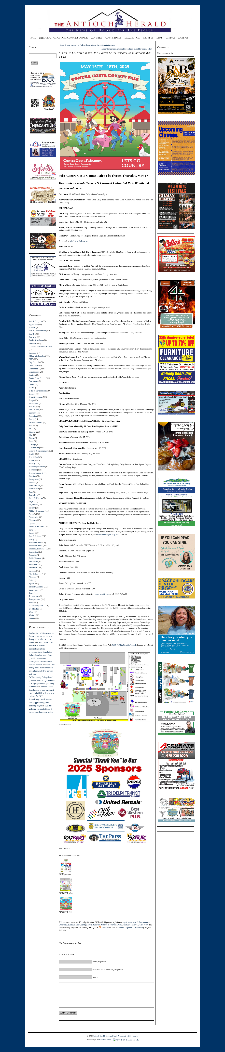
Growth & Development (38, 451)
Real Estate (33, 561)
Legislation (33, 504)
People (31, 533)
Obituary (32, 520)
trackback (139, 927)
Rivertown (33, 568)
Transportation (34, 599)
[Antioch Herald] (112, 33)
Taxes (31, 593)
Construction (34, 372)
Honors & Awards (36, 473)
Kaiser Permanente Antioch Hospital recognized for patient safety (126, 49)
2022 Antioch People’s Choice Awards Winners (63, 38)
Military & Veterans (36, 511)
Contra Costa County (37, 378)
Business (32, 343)
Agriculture (33, 324)
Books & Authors (36, 340)
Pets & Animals (35, 536)
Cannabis (32, 353)
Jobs (31, 492)
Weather (32, 615)
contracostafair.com (101, 594)
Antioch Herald (99, 1036)
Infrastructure (34, 485)
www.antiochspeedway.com (108, 534)
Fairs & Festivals (35, 422)
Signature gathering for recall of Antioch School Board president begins (41, 709)
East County (34, 410)
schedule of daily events (79, 241)
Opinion (32, 523)
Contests (32, 375)
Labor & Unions (35, 498)
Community (33, 369)
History (32, 460)
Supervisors (33, 590)
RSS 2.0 (104, 927)
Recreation (33, 564)
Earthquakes (34, 403)
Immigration (34, 479)
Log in (135, 1036)
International (34, 489)
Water (31, 612)
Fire (30, 435)
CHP (31, 359)
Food (31, 441)
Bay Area (32, 337)
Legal (31, 501)
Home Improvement (37, 467)
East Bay (32, 406)
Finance (32, 432)
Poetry (31, 539)
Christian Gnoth (105, 1039)
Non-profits (33, 517)
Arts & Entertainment (37, 331)
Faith (31, 425)
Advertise (96, 38)
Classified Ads (113, 38)
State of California (36, 587)
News (31, 514)
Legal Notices (132, 38)
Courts (31, 384)
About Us (148, 38)
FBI (30, 429)
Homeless (33, 470)
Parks (31, 530)
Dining (31, 394)
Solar (31, 580)
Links (159, 38)
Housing (32, 476)
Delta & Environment (37, 391)
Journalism (33, 495)
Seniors (32, 571)
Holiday (32, 463)
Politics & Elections (36, 549)
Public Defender (35, 558)
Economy (32, 413)
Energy (32, 419)
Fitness (32, 438)
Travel (31, 602)
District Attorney (35, 397)
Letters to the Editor (36, 527)
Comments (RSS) (124, 1036)
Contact (170, 38)
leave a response (125, 927)
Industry (32, 482)
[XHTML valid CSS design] (126, 1039)
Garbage (32, 444)
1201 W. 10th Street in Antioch (124, 645)
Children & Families (37, 356)
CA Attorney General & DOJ (40, 346)
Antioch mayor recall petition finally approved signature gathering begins (40, 702)
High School (34, 457)
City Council (34, 362)
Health (31, 454)
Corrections (33, 381)
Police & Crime (35, 542)
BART (31, 334)
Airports (32, 327)
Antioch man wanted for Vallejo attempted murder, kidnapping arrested (87, 45)
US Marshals (34, 609)
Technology (33, 596)
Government (34, 448)
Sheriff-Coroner (35, 574)
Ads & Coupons (35, 321)
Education (33, 416)
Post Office (33, 552)
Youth (31, 618)
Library (32, 508)
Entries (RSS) (111, 1036)
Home (33, 38)
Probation (33, 555)
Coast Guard (34, 365)
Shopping (33, 577)
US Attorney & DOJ (37, 606)
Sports (31, 583)
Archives (183, 38)
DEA (31, 388)
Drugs (31, 400)
